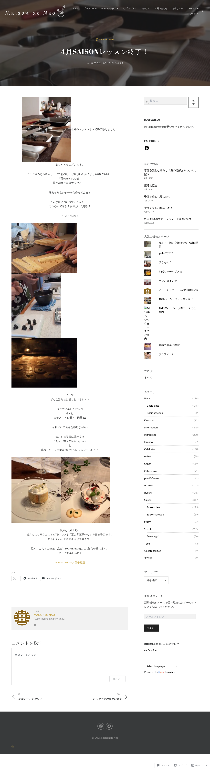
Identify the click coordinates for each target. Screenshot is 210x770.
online (147, 456)
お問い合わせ (161, 8)
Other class (150, 470)
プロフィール (90, 8)
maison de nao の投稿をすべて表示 (49, 619)
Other (147, 463)
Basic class (153, 405)
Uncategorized (152, 550)
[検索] (203, 11)
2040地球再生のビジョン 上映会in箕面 (167, 218)
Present (148, 485)
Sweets (148, 528)
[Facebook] (146, 148)
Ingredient (150, 434)
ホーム (75, 8)
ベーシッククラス (109, 8)
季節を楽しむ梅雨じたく (158, 207)
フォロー (151, 628)
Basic (147, 398)
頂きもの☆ (165, 262)
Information (151, 427)
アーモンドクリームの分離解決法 (178, 289)
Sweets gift (153, 536)
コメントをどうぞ (115, 62)
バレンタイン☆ (168, 280)
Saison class (106, 39)
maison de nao (44, 615)
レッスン (192, 8)
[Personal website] (35, 624)
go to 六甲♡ (166, 253)
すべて (148, 377)
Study (147, 521)
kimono (148, 441)
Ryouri (148, 492)
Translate (169, 671)
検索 (193, 102)
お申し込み (177, 8)
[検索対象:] (165, 102)
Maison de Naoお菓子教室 (70, 562)
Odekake (149, 449)
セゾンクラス (129, 8)
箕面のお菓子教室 (169, 344)
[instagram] (100, 726)
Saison (147, 499)
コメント (117, 678)
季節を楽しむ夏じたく (157, 196)
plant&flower (151, 478)
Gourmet (149, 420)
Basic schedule (155, 412)
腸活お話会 (150, 185)
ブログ (193, 13)
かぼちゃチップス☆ (170, 271)
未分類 (148, 557)
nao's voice (150, 650)
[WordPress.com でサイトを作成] (105, 746)
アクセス (145, 8)
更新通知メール (154, 596)
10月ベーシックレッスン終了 (176, 299)
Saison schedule (155, 514)
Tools (147, 543)
